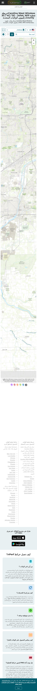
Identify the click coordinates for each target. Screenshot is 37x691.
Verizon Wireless (27, 485)
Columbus (12, 483)
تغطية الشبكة (12, 34)
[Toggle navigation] (34, 3)
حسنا (18, 688)
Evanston (12, 522)
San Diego (12, 468)
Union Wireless (27, 481)
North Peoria (11, 506)
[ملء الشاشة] (3, 30)
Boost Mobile (28, 493)
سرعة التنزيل (8, 34)
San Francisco (11, 479)
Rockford (12, 497)
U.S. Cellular (28, 489)
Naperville (12, 499)
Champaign (11, 514)
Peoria (13, 503)
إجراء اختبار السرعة (14, 2)
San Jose (12, 472)
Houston (12, 460)
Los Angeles (11, 456)
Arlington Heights (10, 520)
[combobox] (31, 30)
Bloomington (11, 516)
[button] (33, 40)
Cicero (13, 512)
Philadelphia (11, 462)
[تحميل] (18, 537)
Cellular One (28, 487)
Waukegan (12, 510)
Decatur (12, 518)
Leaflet (4, 379)
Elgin (13, 508)
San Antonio (11, 466)
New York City (11, 454)
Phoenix (12, 464)
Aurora (13, 495)
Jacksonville (11, 476)
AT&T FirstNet (28, 491)
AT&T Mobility (28, 483)
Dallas (13, 470)
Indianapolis (11, 474)
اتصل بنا (26, 649)
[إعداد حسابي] (2, 2)
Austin (13, 481)
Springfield (12, 501)
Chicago (12, 458)
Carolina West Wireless (27, 459)
